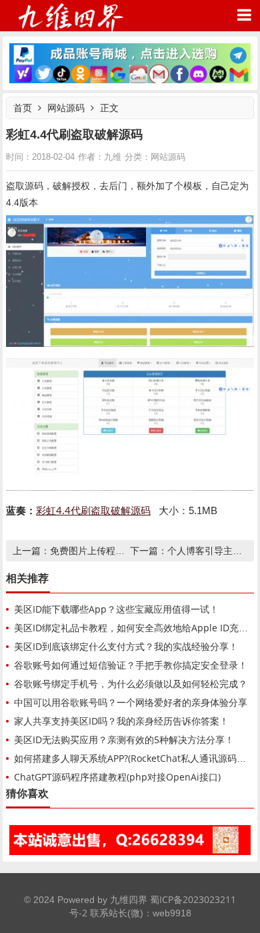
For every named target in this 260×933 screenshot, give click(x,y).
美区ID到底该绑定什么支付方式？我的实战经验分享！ (126, 646)
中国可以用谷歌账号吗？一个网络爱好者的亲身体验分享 (130, 702)
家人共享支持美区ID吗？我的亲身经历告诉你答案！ (121, 721)
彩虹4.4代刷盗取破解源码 (93, 510)
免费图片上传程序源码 (96, 550)
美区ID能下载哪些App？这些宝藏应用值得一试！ (116, 609)
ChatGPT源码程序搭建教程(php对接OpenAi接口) (117, 777)
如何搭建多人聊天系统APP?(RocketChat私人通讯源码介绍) (136, 758)
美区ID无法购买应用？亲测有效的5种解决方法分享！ (124, 739)
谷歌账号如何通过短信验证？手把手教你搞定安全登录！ (130, 665)
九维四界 (70, 15)
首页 (22, 107)
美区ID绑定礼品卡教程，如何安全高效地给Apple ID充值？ (135, 627)
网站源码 (66, 107)
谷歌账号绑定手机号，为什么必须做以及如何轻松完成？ (130, 683)
